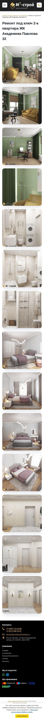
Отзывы (5, 658)
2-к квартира (23, 15)
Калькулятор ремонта (10, 656)
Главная (5, 15)
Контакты (5, 661)
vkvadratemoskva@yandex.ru (18, 634)
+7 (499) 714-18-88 (14, 629)
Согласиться (22, 716)
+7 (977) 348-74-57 (14, 631)
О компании (6, 653)
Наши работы (13, 15)
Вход (29, 703)
